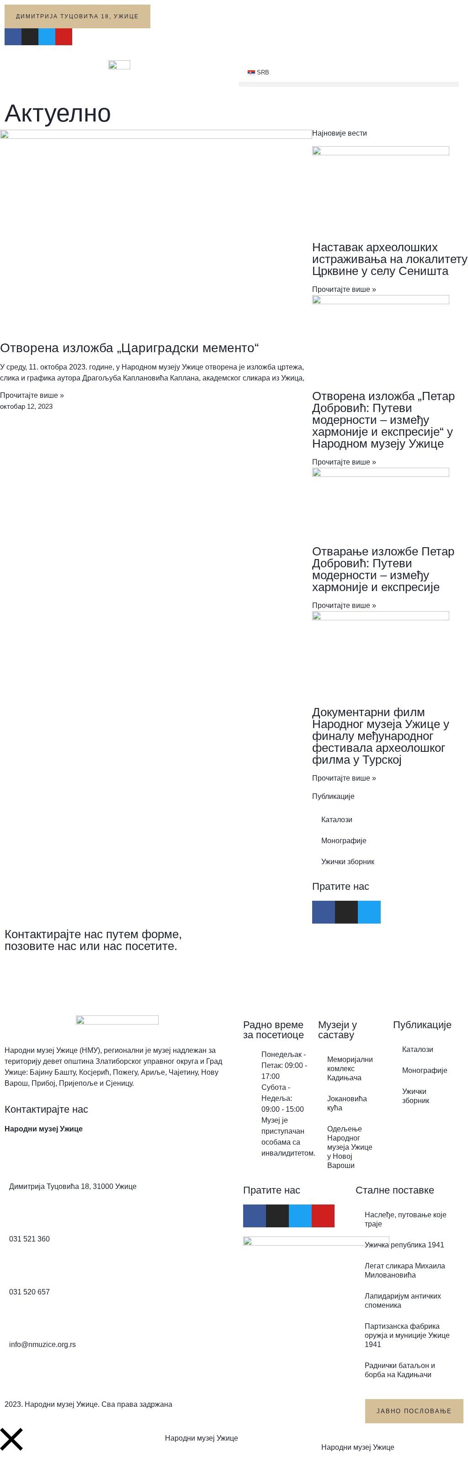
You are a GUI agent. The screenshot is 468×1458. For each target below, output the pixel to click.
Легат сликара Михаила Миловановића (405, 1270)
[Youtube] (63, 36)
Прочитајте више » (32, 395)
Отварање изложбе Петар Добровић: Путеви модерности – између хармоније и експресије (383, 569)
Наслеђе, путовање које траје (406, 1219)
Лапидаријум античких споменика (403, 1300)
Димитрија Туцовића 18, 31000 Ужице (73, 1186)
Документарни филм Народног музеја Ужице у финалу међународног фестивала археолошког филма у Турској (380, 735)
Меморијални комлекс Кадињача (350, 1069)
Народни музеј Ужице (201, 1438)
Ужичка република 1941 (404, 1245)
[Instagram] (29, 36)
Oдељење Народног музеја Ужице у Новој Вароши (349, 1147)
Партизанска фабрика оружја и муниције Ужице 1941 (407, 1335)
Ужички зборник (347, 862)
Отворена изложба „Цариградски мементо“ (129, 348)
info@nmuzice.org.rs (42, 1344)
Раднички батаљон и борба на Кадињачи (400, 1370)
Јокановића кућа (347, 1103)
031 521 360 (29, 1239)
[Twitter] (46, 36)
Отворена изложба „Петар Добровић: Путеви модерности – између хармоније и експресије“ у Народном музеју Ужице (383, 419)
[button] (349, 84)
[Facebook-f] (13, 36)
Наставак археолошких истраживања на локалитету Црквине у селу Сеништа (390, 259)
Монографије (344, 841)
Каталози (336, 820)
